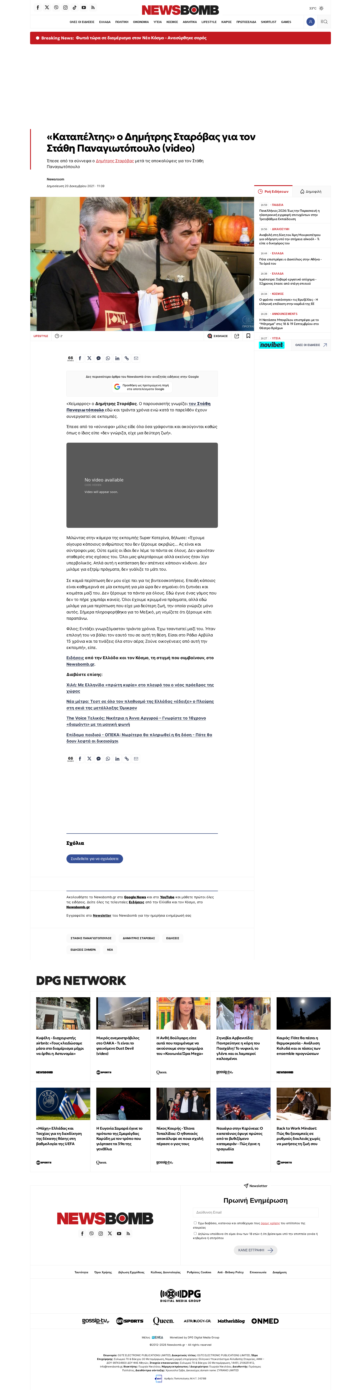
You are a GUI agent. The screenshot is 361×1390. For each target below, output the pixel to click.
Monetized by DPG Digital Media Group (194, 1337)
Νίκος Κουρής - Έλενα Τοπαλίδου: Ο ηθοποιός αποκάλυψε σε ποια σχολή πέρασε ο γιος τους (179, 1136)
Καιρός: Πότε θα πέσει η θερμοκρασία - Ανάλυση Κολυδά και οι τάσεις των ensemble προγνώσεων (298, 1045)
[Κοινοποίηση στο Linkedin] (117, 358)
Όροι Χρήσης (103, 1272)
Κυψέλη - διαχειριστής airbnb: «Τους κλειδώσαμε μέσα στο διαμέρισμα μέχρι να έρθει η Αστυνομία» (60, 1045)
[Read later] (248, 336)
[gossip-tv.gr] (95, 1321)
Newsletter (102, 915)
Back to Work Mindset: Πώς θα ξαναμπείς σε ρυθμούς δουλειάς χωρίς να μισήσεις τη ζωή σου (298, 1136)
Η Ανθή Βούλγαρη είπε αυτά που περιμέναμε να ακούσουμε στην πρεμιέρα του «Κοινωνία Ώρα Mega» (179, 1045)
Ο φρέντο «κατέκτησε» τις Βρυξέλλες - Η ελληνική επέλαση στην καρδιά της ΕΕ (288, 302)
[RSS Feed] (93, 7)
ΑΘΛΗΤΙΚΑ (190, 22)
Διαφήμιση (280, 1272)
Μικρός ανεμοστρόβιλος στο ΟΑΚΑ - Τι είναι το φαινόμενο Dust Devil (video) (117, 1045)
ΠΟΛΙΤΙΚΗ (121, 22)
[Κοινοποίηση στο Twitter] (89, 358)
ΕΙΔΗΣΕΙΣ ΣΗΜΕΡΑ (83, 949)
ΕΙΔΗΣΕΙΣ (172, 938)
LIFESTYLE (209, 22)
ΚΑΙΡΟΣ (226, 22)
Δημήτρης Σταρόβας (115, 160)
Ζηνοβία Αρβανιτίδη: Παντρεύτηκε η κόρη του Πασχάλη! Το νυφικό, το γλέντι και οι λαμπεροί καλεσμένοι (238, 1048)
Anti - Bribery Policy (230, 1272)
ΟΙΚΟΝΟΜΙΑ (141, 22)
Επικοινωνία (258, 1272)
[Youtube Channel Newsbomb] (84, 7)
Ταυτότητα (81, 1272)
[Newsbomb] (105, 1219)
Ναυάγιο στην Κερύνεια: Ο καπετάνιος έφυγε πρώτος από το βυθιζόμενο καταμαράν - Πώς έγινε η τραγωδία (239, 1138)
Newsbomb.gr (80, 664)
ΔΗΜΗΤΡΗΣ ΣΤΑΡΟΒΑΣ (139, 938)
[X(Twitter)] (47, 7)
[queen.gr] (163, 1321)
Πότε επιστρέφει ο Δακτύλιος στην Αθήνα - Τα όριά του (290, 261)
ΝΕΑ (110, 949)
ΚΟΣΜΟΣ (172, 22)
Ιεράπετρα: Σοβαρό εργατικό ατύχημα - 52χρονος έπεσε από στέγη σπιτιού (288, 281)
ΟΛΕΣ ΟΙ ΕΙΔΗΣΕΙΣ (82, 22)
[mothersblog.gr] (231, 1321)
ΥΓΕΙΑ (158, 22)
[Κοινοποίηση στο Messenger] (98, 358)
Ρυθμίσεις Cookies (199, 1272)
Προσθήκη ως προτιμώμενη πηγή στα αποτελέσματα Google (146, 387)
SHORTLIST (268, 22)
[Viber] (56, 7)
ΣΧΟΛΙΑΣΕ (221, 336)
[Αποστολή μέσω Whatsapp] (108, 358)
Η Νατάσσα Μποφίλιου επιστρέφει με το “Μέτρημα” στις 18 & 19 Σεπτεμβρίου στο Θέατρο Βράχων (289, 324)
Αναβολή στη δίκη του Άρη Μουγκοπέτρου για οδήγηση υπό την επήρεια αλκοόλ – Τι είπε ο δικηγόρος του (290, 239)
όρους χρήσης (270, 1223)
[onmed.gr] (265, 1321)
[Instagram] (65, 7)
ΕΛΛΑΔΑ (105, 22)
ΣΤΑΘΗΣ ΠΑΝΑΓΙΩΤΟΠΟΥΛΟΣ (91, 938)
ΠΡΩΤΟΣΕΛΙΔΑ (246, 22)
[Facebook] (38, 7)
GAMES (286, 22)
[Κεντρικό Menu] (324, 21)
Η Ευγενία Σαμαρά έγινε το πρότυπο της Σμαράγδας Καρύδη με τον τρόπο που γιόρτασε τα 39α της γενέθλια (119, 1138)
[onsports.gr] (129, 1321)
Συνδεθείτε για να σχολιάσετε (95, 859)
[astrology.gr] (197, 1321)
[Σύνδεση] (310, 21)
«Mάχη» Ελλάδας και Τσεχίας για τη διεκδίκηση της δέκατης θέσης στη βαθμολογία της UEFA (59, 1136)
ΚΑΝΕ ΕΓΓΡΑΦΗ (251, 1250)
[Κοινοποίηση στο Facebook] (80, 358)
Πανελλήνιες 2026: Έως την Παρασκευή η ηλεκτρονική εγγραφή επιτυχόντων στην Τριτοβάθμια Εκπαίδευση (289, 215)
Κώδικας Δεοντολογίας (166, 1272)
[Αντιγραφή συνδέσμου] (237, 336)
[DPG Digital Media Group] (180, 1296)
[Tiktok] (74, 7)
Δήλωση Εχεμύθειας (131, 1272)
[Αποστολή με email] (136, 358)
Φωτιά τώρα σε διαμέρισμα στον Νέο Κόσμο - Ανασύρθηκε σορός (141, 38)
